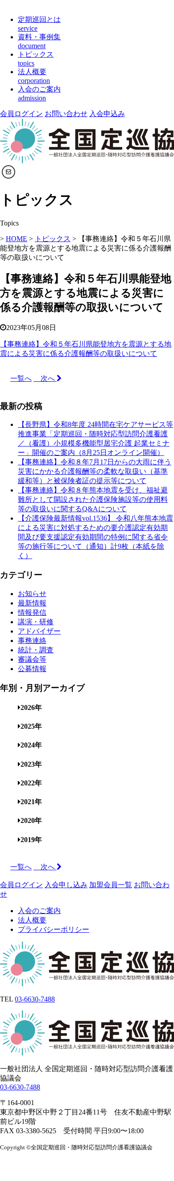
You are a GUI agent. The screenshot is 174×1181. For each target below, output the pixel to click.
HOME (16, 238)
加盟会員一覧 (110, 885)
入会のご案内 (39, 910)
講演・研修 (36, 622)
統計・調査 (36, 650)
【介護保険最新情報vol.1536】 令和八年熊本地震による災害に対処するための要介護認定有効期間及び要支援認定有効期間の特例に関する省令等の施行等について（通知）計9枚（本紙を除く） (95, 536)
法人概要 (32, 920)
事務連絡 (32, 640)
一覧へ (21, 378)
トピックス (52, 238)
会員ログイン (21, 113)
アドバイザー (39, 631)
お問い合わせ (66, 113)
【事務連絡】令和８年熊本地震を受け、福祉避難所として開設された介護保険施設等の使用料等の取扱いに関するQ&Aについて (93, 499)
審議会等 (32, 659)
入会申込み (107, 113)
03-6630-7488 (35, 999)
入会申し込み (66, 885)
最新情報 (32, 603)
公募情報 (32, 668)
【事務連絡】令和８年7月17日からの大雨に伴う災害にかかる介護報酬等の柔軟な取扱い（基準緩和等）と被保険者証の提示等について (94, 471)
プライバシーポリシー (53, 929)
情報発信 (32, 612)
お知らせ (32, 593)
